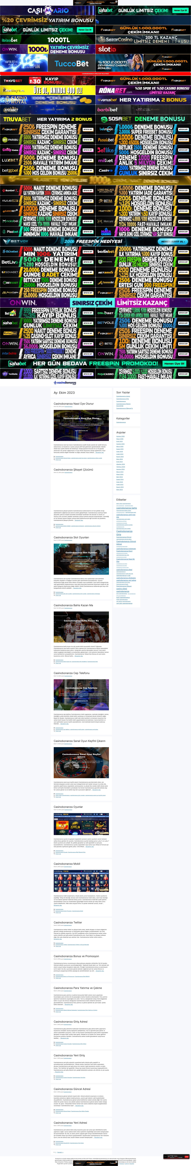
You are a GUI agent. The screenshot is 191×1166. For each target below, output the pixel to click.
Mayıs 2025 (119, 446)
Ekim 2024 (119, 459)
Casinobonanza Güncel (123, 537)
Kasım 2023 (120, 487)
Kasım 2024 (120, 456)
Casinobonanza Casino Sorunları (63, 1043)
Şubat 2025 (119, 449)
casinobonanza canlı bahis (123, 519)
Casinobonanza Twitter (68, 922)
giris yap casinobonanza (121, 595)
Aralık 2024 (119, 454)
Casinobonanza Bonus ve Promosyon (76, 956)
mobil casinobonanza (122, 599)
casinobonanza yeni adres (91, 729)
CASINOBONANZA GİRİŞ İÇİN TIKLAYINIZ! (95, 74)
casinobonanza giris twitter (123, 528)
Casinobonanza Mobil (67, 863)
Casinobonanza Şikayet (124, 586)
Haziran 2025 (120, 444)
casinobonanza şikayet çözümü (92, 526)
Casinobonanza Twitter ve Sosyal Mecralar (78, 944)
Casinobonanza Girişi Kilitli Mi (82, 976)
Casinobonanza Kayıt (124, 551)
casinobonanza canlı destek (121, 523)
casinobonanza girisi (120, 526)
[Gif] (95, 180)
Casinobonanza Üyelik (122, 584)
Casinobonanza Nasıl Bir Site (125, 560)
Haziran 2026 (120, 436)
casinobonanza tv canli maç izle (124, 573)
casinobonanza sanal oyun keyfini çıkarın (95, 795)
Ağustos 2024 (120, 464)
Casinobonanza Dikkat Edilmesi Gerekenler (66, 1010)
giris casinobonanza (121, 593)
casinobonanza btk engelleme (79, 661)
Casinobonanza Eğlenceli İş (124, 408)
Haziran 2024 (120, 469)
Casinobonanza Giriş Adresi (70, 1021)
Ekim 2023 (119, 489)
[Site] (47, 129)
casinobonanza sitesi (124, 570)
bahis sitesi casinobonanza (123, 503)
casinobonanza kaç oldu (122, 555)
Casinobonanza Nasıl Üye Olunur (74, 403)
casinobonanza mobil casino (77, 729)
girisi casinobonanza (131, 593)
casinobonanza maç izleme (121, 557)
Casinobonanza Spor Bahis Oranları (80, 1111)
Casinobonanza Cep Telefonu (72, 673)
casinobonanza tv (121, 571)
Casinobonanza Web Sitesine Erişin (76, 852)
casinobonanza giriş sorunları (77, 795)
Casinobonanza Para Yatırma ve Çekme (78, 987)
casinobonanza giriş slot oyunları (63, 593)
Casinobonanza (59, 456)
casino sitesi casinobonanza (62, 795)
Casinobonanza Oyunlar (68, 806)
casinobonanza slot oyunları (79, 593)
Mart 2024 (119, 477)
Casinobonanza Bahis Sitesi (123, 510)
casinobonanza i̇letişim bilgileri (63, 526)
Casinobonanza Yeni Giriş (69, 1055)
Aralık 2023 (119, 484)
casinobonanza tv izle (123, 575)
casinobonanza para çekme (121, 565)
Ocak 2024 (119, 482)
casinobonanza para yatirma (121, 563)
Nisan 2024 (119, 474)
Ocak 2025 (119, 451)
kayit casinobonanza (123, 597)
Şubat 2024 (119, 479)
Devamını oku (100, 452)
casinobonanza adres (129, 505)
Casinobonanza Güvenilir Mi (62, 1143)
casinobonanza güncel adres (123, 539)
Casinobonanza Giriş (92, 661)
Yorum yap (58, 459)
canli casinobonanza (120, 505)
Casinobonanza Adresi (123, 396)
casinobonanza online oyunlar (94, 458)
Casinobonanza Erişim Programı (63, 911)
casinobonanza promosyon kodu (122, 567)
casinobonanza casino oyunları (124, 524)
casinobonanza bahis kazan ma (63, 661)
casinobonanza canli (130, 512)
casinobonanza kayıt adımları (121, 553)
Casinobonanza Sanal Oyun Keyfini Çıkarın (79, 740)
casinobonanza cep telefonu (62, 729)
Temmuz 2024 (120, 467)
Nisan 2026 (119, 439)
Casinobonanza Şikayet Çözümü (73, 469)
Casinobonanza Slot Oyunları (71, 537)
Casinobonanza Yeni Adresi (70, 1122)
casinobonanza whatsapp (93, 593)
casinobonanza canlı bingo (121, 521)
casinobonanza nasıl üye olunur (79, 458)
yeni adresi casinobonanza (123, 601)
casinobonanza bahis (126, 508)
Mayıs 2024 (119, 472)
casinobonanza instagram (77, 526)
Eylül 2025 (119, 441)
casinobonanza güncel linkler (121, 546)
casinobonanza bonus (120, 512)
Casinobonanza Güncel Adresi (63, 458)
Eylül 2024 (119, 461)
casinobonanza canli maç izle (125, 516)
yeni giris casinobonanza (124, 603)
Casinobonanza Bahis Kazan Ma (73, 605)
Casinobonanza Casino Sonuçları (63, 1077)
